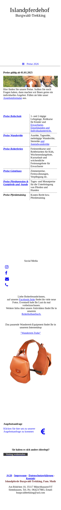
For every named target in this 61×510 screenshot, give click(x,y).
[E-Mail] (7, 279)
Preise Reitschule (12, 116)
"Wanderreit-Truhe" (30, 333)
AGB (9, 475)
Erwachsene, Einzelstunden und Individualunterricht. (41, 127)
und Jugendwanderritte (40, 142)
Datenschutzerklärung (41, 475)
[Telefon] (6, 285)
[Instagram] (6, 267)
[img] (30, 30)
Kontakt (30, 478)
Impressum (20, 475)
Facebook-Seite (27, 299)
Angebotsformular (12, 98)
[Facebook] (6, 273)
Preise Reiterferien (13, 148)
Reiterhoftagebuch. (31, 314)
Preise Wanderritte (13, 135)
